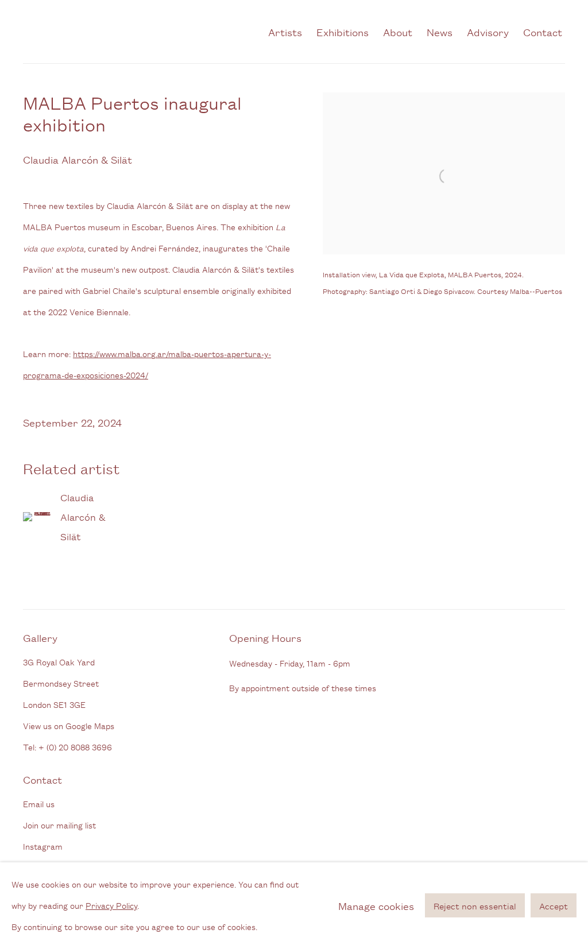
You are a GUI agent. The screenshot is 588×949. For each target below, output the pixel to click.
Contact (542, 31)
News (439, 31)
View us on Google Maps (68, 725)
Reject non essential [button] (475, 906)
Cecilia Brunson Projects (140, 31)
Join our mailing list (59, 825)
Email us (39, 803)
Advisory (488, 31)
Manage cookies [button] (376, 905)
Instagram (43, 846)
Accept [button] (553, 906)
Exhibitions (342, 31)
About (397, 31)
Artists (285, 31)
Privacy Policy (111, 905)
